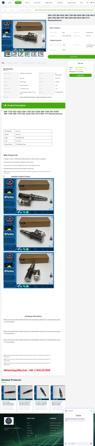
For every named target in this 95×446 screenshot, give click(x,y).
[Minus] (91, 411)
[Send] (91, 443)
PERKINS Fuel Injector (55, 425)
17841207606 (78, 69)
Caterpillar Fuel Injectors (55, 422)
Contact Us (60, 2)
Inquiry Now (80, 75)
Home (9, 2)
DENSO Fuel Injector (55, 435)
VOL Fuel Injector (54, 428)
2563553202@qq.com (80, 67)
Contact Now (9, 409)
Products (18, 2)
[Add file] (66, 443)
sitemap (29, 435)
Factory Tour (37, 2)
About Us (27, 2)
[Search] (87, 2)
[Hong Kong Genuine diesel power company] (3, 2)
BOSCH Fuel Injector (55, 433)
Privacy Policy (30, 433)
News (81, 2)
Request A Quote (71, 2)
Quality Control (48, 2)
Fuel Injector (53, 430)
